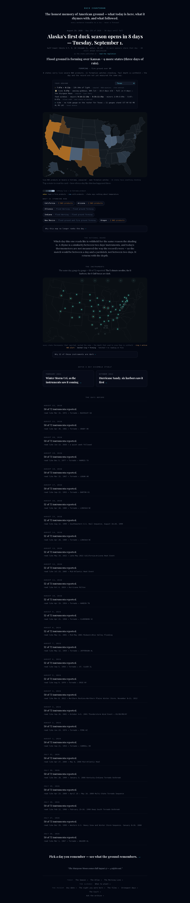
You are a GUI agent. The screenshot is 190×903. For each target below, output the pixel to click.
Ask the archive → (95, 896)
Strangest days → (129, 888)
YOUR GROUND (61, 83)
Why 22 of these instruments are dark (75, 354)
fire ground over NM (101, 68)
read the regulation (107, 54)
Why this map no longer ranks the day (65, 229)
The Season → (82, 880)
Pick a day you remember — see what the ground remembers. (95, 856)
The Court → (95, 892)
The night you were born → (92, 888)
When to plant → (103, 884)
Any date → (71, 888)
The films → (113, 888)
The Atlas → (96, 880)
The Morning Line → (113, 880)
